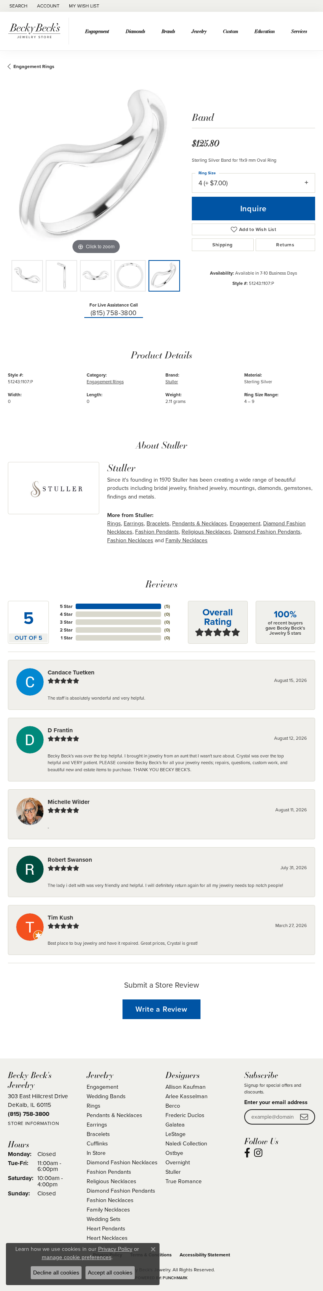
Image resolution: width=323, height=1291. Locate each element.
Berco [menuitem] (172, 1105)
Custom (230, 31)
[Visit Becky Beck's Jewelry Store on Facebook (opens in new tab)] (247, 1153)
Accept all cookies (110, 1272)
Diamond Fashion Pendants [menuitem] (121, 1190)
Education (264, 31)
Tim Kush (60, 917)
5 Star (66, 606)
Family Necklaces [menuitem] (108, 1209)
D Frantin (60, 730)
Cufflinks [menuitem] (97, 1143)
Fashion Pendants (157, 532)
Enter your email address (276, 1102)
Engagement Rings (33, 66)
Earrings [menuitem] (97, 1124)
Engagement (97, 31)
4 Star (66, 614)
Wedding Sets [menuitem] (104, 1219)
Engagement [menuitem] (102, 1086)
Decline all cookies (56, 1272)
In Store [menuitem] (96, 1153)
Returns (285, 244)
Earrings (134, 523)
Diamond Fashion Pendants (267, 532)
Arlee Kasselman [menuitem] (186, 1096)
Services (299, 31)
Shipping (222, 244)
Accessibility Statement (205, 1254)
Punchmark (175, 1278)
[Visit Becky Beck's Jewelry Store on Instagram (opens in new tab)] (258, 1153)
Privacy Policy (115, 1249)
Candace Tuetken (71, 672)
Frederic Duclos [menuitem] (184, 1115)
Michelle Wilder (68, 802)
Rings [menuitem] (93, 1105)
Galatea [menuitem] (175, 1124)
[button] (18, 6)
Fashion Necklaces (130, 540)
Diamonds (135, 31)
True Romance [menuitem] (183, 1181)
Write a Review (161, 1009)
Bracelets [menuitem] (98, 1134)
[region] (96, 168)
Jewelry (199, 31)
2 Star (66, 629)
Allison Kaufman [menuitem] (185, 1086)
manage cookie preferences (76, 1257)
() (167, 606)
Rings (114, 523)
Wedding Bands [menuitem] (106, 1096)
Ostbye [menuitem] (174, 1153)
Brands (168, 31)
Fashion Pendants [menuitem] (109, 1171)
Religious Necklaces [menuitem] (111, 1181)
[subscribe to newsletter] (304, 1117)
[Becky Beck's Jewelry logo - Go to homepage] (36, 31)
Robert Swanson (70, 859)
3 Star (66, 622)
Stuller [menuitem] (173, 1171)
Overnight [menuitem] (177, 1162)
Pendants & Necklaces (199, 523)
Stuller (171, 382)
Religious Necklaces (206, 532)
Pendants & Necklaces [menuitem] (114, 1115)
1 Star (66, 637)
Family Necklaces (186, 540)
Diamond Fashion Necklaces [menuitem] (122, 1162)
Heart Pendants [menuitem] (106, 1228)
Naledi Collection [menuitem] (186, 1143)
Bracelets (158, 523)
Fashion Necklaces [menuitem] (110, 1200)
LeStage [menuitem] (175, 1134)
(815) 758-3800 (114, 313)
